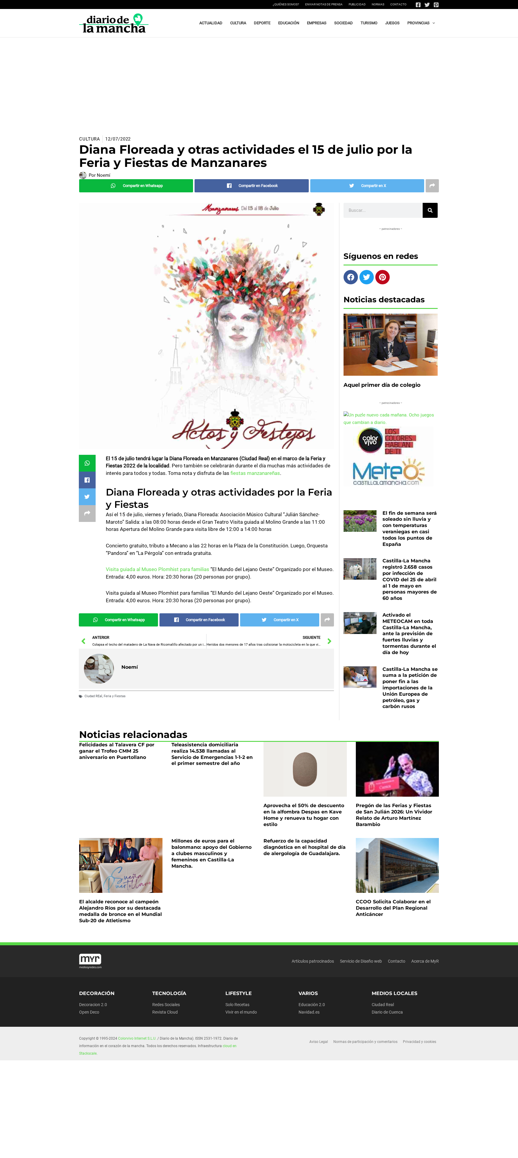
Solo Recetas (237, 1004)
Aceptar (308, 1148)
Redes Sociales (166, 1004)
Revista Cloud (165, 1012)
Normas (378, 4)
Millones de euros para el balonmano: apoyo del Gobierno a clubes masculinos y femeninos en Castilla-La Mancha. (211, 853)
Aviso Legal (318, 1042)
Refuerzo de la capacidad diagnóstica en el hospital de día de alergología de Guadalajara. (304, 847)
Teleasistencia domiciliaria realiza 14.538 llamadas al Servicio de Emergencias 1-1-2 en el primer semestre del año (212, 754)
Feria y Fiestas (115, 696)
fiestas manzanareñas (254, 473)
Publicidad (357, 4)
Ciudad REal (93, 696)
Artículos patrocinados (313, 961)
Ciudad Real (383, 1004)
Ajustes (382, 1148)
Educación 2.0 (312, 1004)
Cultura (89, 139)
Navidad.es (309, 1012)
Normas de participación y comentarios (365, 1042)
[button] (432, 23)
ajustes (268, 1151)
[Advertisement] (259, 82)
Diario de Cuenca (387, 1012)
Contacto (398, 4)
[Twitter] (427, 4)
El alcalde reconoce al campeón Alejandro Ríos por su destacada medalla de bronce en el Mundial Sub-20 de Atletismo (120, 911)
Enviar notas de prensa (324, 4)
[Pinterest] (436, 4)
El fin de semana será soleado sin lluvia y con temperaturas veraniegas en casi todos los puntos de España (410, 528)
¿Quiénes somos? (286, 4)
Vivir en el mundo (241, 1012)
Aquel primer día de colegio (382, 385)
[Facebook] (418, 4)
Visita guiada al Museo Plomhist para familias (157, 569)
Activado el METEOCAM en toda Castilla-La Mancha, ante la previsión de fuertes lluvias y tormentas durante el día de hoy (409, 633)
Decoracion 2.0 (93, 1004)
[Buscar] (430, 210)
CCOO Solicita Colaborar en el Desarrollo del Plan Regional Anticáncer (393, 908)
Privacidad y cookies (419, 1042)
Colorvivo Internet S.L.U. (137, 1038)
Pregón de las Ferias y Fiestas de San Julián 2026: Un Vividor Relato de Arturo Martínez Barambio (394, 815)
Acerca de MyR (425, 961)
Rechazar (345, 1148)
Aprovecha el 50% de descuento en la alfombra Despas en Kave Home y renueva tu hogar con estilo (303, 815)
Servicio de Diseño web (361, 961)
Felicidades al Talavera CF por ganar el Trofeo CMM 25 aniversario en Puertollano (116, 751)
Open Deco (89, 1012)
